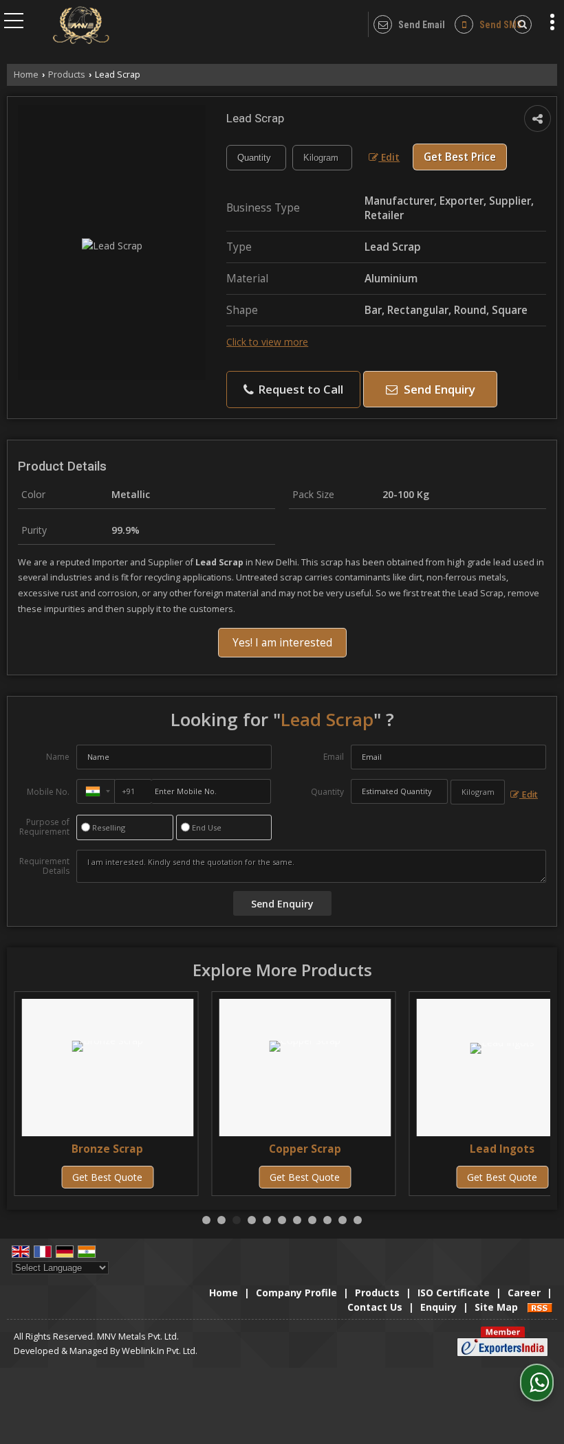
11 (358, 1220)
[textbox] (322, 157)
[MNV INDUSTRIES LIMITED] (81, 26)
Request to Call (299, 389)
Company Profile (296, 1292)
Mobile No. (48, 792)
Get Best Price (460, 157)
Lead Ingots (502, 1149)
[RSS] (540, 1306)
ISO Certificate (453, 1292)
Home (26, 74)
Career (524, 1292)
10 (342, 1220)
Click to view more (267, 341)
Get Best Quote (107, 1177)
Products (66, 74)
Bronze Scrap (107, 1149)
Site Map (496, 1306)
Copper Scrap (305, 1149)
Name (57, 757)
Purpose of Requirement (44, 827)
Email (333, 757)
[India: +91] (95, 791)
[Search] (520, 24)
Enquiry (438, 1306)
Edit (389, 156)
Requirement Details (44, 866)
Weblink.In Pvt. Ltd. (159, 1351)
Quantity (327, 792)
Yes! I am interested (282, 642)
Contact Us (374, 1306)
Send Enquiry (438, 389)
